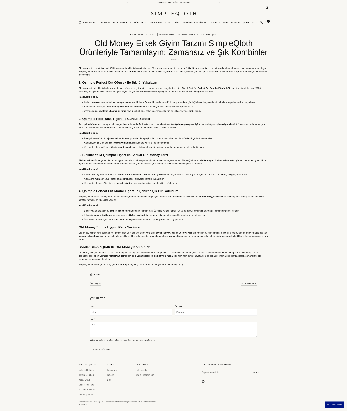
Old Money (151, 35)
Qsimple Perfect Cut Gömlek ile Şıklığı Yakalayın (119, 82)
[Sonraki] (256, 22)
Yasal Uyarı (84, 380)
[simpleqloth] (267, 7)
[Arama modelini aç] (80, 22)
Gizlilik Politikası (86, 385)
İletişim (110, 375)
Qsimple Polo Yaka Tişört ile (104, 119)
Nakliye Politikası (87, 389)
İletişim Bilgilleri (86, 375)
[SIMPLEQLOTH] (173, 14)
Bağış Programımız (145, 375)
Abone (256, 372)
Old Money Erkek (166, 35)
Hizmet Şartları (86, 394)
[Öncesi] (128, 2)
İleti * (92, 319)
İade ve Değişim (86, 370)
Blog (109, 380)
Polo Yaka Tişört (209, 35)
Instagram (112, 370)
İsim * (92, 306)
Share (97, 274)
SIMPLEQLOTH (98, 402)
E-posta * (179, 306)
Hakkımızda (141, 370)
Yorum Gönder (101, 349)
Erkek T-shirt (136, 35)
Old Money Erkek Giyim (187, 35)
